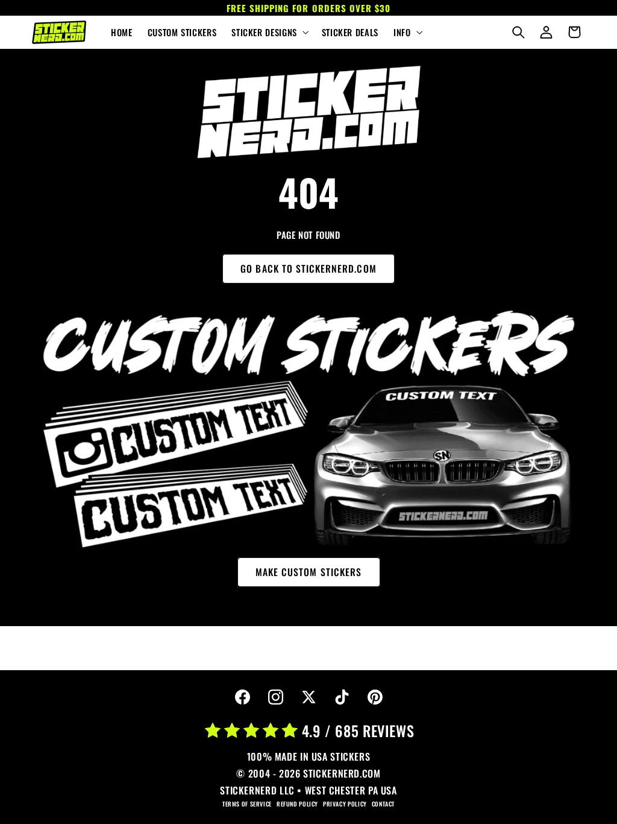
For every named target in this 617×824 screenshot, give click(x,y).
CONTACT (383, 803)
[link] (308, 112)
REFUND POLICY (297, 803)
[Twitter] (308, 697)
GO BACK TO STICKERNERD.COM (308, 268)
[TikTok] (342, 697)
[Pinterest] (375, 697)
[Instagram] (275, 697)
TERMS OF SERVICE (247, 803)
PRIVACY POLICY (345, 803)
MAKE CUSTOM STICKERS (308, 572)
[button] (269, 32)
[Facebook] (242, 697)
